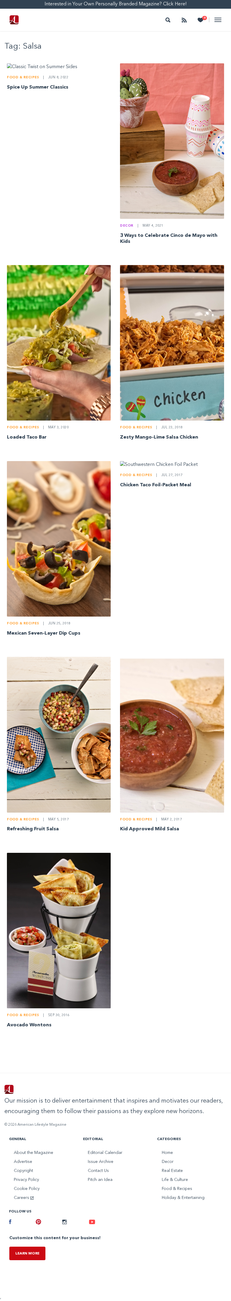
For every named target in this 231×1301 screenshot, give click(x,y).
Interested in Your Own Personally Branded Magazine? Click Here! (116, 4)
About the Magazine (33, 1153)
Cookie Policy (27, 1189)
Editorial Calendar (105, 1153)
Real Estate (172, 1171)
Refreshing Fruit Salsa (33, 829)
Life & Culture (175, 1180)
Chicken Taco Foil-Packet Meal (155, 485)
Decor (127, 226)
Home (167, 1153)
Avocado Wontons (29, 1025)
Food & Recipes (23, 77)
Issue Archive (100, 1162)
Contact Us (98, 1171)
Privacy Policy (26, 1180)
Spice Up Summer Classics (37, 87)
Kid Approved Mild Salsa (149, 829)
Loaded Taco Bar (27, 437)
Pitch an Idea (100, 1180)
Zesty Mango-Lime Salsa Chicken (159, 437)
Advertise (23, 1162)
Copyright (23, 1171)
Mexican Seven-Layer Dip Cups (43, 633)
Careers (22, 1198)
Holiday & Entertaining (183, 1198)
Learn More (27, 1253)
